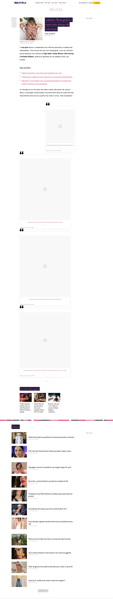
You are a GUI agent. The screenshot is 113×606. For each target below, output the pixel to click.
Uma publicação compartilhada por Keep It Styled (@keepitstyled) (45, 299)
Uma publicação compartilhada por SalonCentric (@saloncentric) (62, 145)
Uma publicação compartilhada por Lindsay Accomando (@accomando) (45, 222)
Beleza (56, 9)
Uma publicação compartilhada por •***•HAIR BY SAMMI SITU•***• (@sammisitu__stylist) (45, 370)
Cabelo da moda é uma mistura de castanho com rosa (42, 73)
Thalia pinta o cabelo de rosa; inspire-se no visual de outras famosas (47, 77)
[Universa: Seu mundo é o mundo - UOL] (20, 3)
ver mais (42, 590)
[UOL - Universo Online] (27, 3)
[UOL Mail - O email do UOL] (83, 3)
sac (80, 2)
